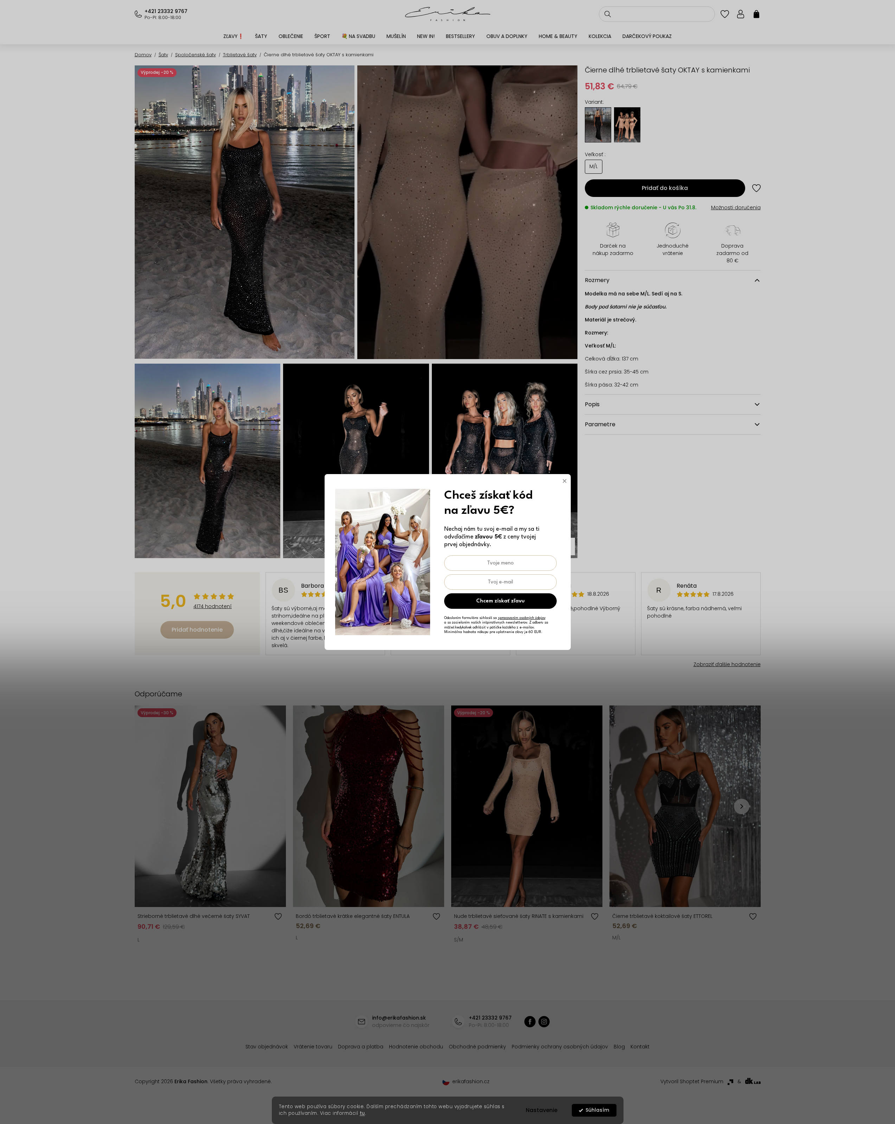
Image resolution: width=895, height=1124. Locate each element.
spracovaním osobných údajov (521, 618)
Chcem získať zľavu (500, 601)
